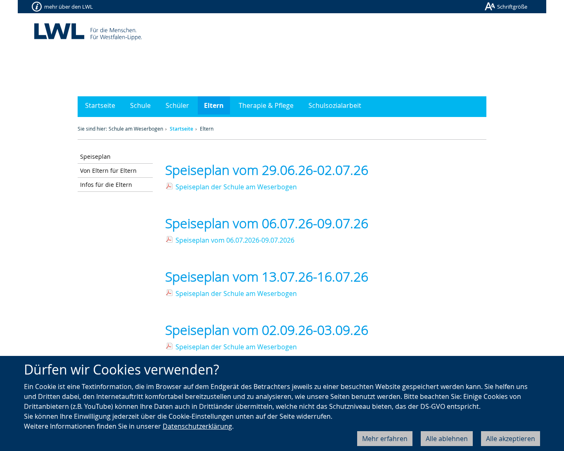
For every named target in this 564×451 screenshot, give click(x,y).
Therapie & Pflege (266, 105)
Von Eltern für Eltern (108, 170)
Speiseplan (95, 156)
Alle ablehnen (447, 438)
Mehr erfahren (385, 438)
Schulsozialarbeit (334, 105)
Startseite (100, 105)
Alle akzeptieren (510, 438)
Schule (140, 105)
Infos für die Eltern (106, 185)
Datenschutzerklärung (197, 426)
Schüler (177, 105)
